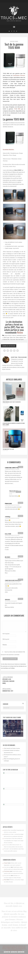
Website (5, 644)
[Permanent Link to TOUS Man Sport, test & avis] (14, 447)
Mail (6, 639)
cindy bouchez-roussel (13, 580)
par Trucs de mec (12, 345)
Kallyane (8, 534)
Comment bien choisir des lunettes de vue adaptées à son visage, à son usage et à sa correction (13, 840)
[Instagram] (16, 31)
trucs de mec (13, 491)
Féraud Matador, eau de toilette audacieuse (12, 402)
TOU (15, 109)
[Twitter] (9, 31)
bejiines (7, 557)
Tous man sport (20, 339)
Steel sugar (6, 337)
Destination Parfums (19, 75)
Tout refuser (14, 951)
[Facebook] (11, 31)
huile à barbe (16, 748)
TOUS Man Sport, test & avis (8, 449)
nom (6, 633)
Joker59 (7, 516)
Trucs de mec (7, 867)
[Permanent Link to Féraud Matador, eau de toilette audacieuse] (14, 400)
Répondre (18, 491)
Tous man (12, 339)
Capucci (14, 335)
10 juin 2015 (5, 450)
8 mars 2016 (5, 403)
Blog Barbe (16, 758)
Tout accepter (7, 951)
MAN (18, 109)
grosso (7, 599)
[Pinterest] (14, 31)
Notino (20, 332)
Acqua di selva (7, 335)
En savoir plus (21, 951)
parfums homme (14, 41)
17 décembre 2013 (5, 345)
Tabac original (19, 337)
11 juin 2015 (5, 425)
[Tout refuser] (26, 949)
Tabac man (12, 337)
